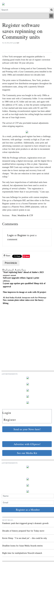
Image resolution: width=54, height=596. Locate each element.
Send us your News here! (27, 429)
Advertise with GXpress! (27, 444)
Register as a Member (28, 509)
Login (10, 235)
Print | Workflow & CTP (22, 215)
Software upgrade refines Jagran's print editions (21, 279)
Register (21, 235)
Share (7, 255)
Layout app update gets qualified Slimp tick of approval (24, 285)
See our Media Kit (27, 453)
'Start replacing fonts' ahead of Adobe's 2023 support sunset (23, 274)
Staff (18, 43)
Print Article (11, 263)
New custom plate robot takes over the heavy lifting (23, 302)
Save (27, 256)
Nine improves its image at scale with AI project (24, 292)
